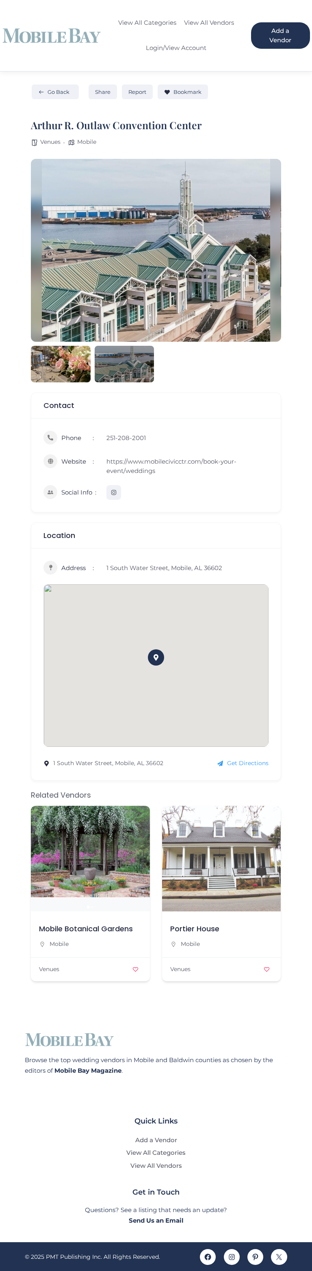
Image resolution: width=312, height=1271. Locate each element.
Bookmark (187, 92)
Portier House (194, 929)
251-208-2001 (126, 438)
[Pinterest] (255, 1257)
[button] (43, 250)
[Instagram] (232, 1257)
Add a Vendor (280, 35)
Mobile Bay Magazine (87, 1070)
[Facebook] (208, 1257)
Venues (50, 141)
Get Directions (248, 763)
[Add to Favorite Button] (136, 969)
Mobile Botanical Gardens (86, 929)
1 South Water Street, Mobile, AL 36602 (164, 568)
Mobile (86, 141)
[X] (279, 1257)
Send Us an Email (156, 1220)
